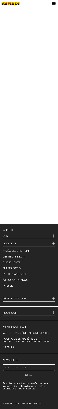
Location (9, 243)
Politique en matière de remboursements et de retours (26, 340)
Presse (8, 285)
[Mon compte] (48, 4)
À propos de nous (15, 280)
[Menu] (54, 3)
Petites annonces (15, 274)
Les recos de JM (14, 256)
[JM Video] (10, 3)
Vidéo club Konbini (16, 250)
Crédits (8, 347)
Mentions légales (15, 327)
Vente (7, 236)
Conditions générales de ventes (26, 333)
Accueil (8, 230)
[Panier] (43, 4)
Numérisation (13, 268)
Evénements (11, 262)
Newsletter (11, 360)
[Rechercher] (37, 3)
